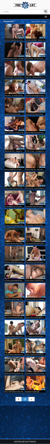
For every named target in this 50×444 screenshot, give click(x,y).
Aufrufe (39, 21)
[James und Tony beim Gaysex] (35, 105)
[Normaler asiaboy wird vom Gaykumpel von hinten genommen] (14, 327)
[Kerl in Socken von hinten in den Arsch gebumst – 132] (14, 123)
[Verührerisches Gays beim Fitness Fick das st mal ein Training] (14, 364)
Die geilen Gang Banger (33, 391)
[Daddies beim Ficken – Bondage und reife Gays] (14, 49)
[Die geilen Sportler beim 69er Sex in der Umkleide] (14, 235)
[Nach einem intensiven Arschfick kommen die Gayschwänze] (35, 235)
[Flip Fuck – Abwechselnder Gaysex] (35, 68)
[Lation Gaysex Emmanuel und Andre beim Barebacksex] (35, 346)
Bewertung (44, 21)
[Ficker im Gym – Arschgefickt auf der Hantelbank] (35, 142)
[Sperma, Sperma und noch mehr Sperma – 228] (35, 123)
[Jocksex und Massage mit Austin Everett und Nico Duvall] (35, 86)
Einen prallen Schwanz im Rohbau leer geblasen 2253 (21, 188)
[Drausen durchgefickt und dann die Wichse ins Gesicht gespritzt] (35, 364)
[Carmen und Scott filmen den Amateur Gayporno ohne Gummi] (14, 272)
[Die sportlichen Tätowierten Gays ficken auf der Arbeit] (14, 346)
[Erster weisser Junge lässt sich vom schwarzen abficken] (35, 272)
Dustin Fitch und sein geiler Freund (36, 317)
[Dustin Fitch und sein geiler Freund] (35, 309)
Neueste (34, 21)
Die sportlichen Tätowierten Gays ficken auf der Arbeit (21, 354)
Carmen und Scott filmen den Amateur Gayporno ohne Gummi (23, 280)
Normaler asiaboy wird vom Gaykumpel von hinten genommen (23, 336)
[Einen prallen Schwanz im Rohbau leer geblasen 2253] (14, 179)
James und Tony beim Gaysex (34, 114)
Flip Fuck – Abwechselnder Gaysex (36, 77)
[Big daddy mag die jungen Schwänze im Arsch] (14, 290)
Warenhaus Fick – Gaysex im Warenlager (17, 151)
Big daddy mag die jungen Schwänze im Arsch (18, 299)
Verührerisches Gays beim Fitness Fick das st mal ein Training (23, 373)
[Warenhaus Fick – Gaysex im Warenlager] (14, 142)
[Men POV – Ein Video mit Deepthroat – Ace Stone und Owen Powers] (14, 86)
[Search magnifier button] (46, 11)
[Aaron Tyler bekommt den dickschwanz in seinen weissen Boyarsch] (14, 383)
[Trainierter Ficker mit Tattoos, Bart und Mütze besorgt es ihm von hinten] (35, 198)
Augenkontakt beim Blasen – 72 (14, 114)
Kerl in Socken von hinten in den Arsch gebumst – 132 (21, 132)
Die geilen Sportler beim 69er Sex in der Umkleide (19, 243)
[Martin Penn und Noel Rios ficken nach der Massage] (35, 253)
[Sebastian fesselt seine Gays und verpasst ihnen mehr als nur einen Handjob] (14, 253)
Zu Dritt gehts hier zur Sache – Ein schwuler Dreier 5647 (21, 206)
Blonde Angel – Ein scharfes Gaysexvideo (17, 77)
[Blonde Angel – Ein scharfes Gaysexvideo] (14, 68)
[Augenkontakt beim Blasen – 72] (14, 105)
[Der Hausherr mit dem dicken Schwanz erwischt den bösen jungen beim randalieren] (35, 216)
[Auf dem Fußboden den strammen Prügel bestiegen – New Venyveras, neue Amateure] (14, 31)
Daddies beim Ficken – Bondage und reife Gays (19, 58)
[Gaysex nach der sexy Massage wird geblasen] (35, 290)
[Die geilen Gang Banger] (35, 383)
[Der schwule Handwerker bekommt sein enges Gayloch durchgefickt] (14, 309)
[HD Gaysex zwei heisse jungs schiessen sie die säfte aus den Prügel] (35, 327)
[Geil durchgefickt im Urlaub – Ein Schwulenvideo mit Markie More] (14, 160)
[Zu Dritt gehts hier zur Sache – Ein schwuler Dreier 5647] (14, 198)
